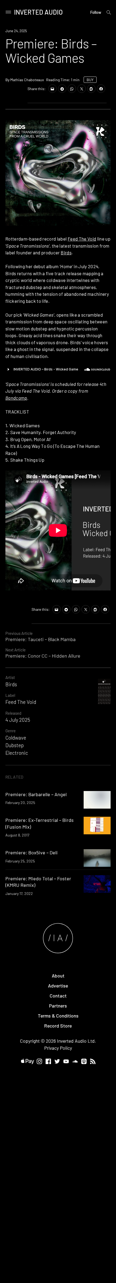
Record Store (58, 1026)
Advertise (58, 986)
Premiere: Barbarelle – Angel (36, 794)
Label (10, 695)
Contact (58, 996)
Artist (10, 677)
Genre (10, 730)
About (58, 976)
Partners (58, 1006)
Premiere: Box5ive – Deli (31, 852)
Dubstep (14, 745)
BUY (90, 79)
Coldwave (15, 737)
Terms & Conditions (58, 1016)
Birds (66, 252)
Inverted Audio (38, 12)
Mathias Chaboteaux (27, 79)
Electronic (16, 753)
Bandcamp (16, 398)
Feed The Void (82, 238)
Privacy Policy (58, 1048)
